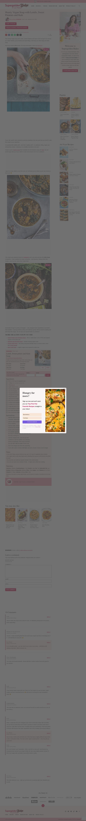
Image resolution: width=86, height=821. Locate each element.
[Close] (64, 389)
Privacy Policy (38, 426)
